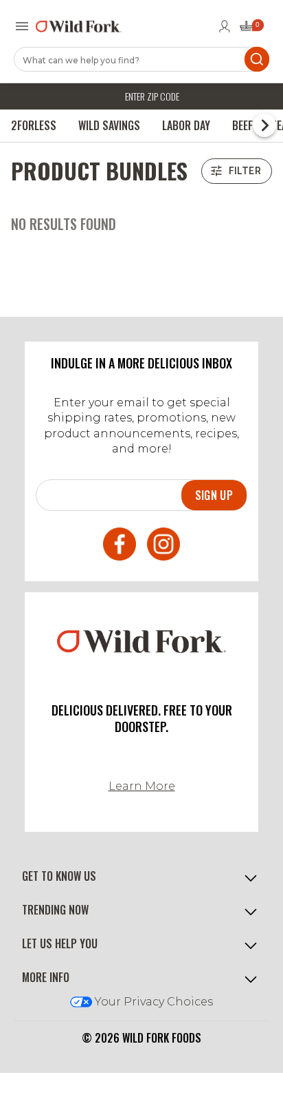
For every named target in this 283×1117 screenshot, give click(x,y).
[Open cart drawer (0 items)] (251, 30)
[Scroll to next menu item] (264, 125)
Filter (245, 170)
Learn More (142, 786)
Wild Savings (109, 125)
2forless (33, 125)
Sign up (214, 495)
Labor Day (186, 125)
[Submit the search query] (257, 59)
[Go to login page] (224, 26)
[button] (141, 876)
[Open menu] (22, 26)
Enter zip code (152, 96)
